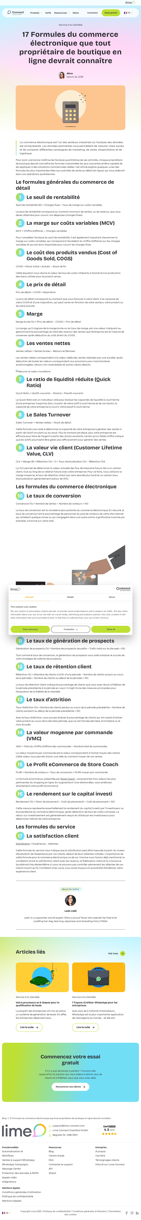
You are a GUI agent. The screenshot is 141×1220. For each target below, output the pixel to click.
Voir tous (113, 953)
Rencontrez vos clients (68, 1086)
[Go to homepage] (15, 12)
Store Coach (68, 779)
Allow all (111, 629)
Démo (76, 12)
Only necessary (30, 629)
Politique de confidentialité (56, 1211)
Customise (69, 629)
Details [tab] (70, 597)
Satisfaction (23, 843)
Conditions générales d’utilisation (89, 1211)
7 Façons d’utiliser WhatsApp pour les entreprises (95, 1004)
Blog (4, 1118)
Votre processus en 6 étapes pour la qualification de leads (37, 1004)
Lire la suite (31, 1029)
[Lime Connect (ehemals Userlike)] (117, 1130)
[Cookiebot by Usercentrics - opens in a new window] (118, 589)
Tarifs (48, 12)
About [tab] (112, 597)
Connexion (92, 13)
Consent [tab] (29, 597)
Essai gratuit (111, 13)
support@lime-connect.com (69, 1125)
